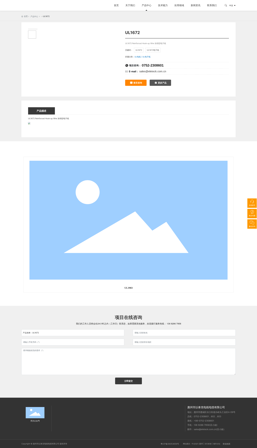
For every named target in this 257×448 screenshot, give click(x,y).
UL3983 (128, 288)
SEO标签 (208, 444)
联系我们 (212, 5)
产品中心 (146, 5)
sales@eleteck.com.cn (152, 71)
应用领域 (179, 5)
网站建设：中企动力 (191, 444)
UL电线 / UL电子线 (142, 57)
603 (219, 416)
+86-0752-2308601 (204, 420)
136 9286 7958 (173, 323)
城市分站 (216, 444)
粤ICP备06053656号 (170, 444)
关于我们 (130, 5)
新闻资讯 (195, 5)
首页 (116, 5)
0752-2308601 (153, 65)
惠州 (201, 444)
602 (213, 416)
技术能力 (163, 5)
